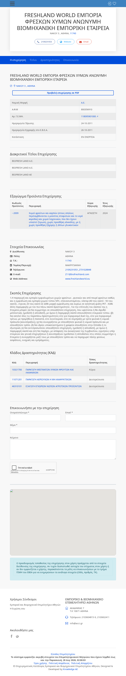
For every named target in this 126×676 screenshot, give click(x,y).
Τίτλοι (33, 60)
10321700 (17, 369)
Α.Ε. (83, 102)
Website (67, 41)
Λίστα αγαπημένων (114, 4)
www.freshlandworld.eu (77, 278)
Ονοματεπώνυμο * (19, 412)
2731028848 (85, 269)
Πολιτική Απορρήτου (81, 663)
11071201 (17, 379)
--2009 (15, 213)
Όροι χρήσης (40, 663)
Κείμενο (14, 437)
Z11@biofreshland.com (77, 274)
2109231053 (46, 41)
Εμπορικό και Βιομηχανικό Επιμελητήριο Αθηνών (35, 604)
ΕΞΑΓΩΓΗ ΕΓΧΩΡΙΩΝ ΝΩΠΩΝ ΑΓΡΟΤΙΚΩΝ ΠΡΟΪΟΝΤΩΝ (54, 386)
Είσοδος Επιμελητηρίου (63, 654)
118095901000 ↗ (89, 116)
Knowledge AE (70, 669)
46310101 (17, 386)
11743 (73, 33)
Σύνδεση (109, 4)
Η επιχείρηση (18, 60)
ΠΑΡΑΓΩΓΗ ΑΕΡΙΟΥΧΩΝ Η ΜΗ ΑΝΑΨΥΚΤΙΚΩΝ (48, 379)
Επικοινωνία (71, 60)
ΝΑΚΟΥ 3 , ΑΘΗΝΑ (25, 86)
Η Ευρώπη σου (17, 608)
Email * (69, 412)
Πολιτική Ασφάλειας (59, 663)
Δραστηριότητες (50, 60)
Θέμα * (13, 424)
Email (85, 41)
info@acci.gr (76, 623)
